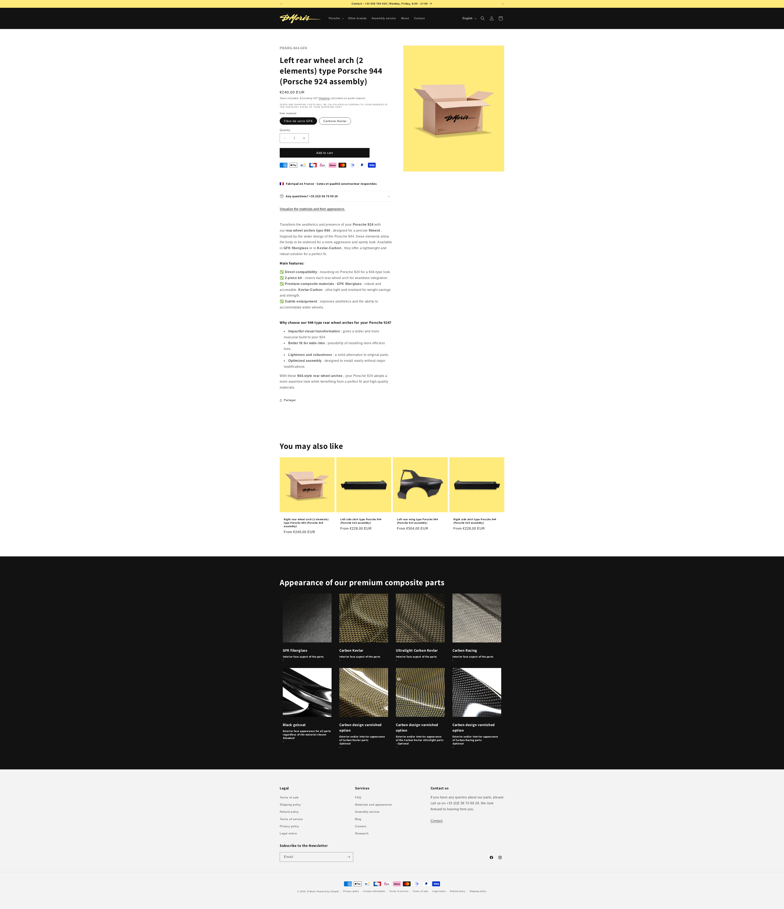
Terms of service (291, 819)
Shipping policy (290, 804)
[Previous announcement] (281, 4)
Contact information (374, 891)
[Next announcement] (502, 4)
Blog (358, 819)
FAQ (358, 797)
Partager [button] (290, 400)
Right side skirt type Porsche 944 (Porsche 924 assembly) (474, 521)
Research (362, 833)
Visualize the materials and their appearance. (312, 209)
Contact (437, 821)
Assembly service (367, 811)
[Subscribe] (348, 857)
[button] (336, 18)
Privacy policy (289, 826)
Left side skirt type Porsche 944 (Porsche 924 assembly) (360, 521)
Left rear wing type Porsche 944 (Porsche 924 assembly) (417, 521)
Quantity (285, 130)
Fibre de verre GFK (298, 121)
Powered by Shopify (328, 891)
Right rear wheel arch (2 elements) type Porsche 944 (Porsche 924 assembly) (306, 523)
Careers (360, 826)
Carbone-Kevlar (335, 121)
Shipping (324, 98)
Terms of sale (289, 797)
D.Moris (311, 891)
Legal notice (288, 833)
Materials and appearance (373, 804)
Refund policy (289, 811)
